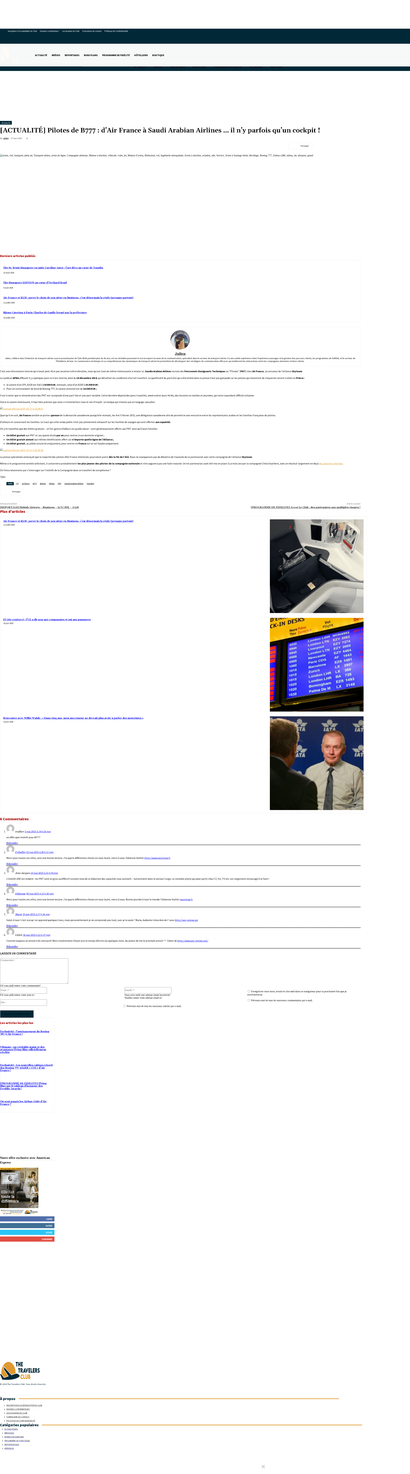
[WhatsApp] (355, 146)
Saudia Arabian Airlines (73, 483)
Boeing (43, 483)
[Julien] (180, 339)
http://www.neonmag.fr (157, 858)
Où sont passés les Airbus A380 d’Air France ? (23, 1103)
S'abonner (47, 1239)
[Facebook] (320, 146)
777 (17, 483)
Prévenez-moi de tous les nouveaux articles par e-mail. (154, 1006)
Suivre (49, 1225)
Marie (18, 914)
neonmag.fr (186, 899)
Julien (5, 138)
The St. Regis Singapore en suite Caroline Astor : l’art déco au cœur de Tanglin (53, 267)
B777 (35, 483)
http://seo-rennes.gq (186, 920)
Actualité (6, 123)
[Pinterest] (343, 146)
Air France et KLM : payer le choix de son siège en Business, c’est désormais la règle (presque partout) (68, 297)
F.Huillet (20, 852)
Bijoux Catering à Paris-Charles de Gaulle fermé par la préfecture (45, 312)
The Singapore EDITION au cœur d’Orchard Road (35, 282)
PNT (59, 483)
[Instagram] (8, 1390)
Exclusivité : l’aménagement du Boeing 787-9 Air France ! (24, 1033)
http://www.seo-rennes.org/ (192, 940)
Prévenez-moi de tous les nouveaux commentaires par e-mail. (282, 1000)
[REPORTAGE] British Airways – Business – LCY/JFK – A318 (39, 507)
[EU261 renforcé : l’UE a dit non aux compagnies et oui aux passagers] (317, 665)
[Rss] (13, 1390)
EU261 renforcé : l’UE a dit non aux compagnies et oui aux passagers (47, 619)
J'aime (49, 1219)
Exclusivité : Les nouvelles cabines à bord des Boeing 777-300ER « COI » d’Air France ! (26, 1068)
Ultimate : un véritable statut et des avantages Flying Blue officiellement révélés (23, 1050)
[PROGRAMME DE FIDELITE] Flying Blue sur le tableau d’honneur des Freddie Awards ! (23, 1086)
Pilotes (51, 483)
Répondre (12, 843)
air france (25, 483)
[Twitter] (332, 146)
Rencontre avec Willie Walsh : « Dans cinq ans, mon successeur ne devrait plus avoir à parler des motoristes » (73, 718)
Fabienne (20, 893)
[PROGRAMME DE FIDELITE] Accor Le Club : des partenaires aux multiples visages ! (305, 507)
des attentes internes (331, 463)
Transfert (90, 483)
